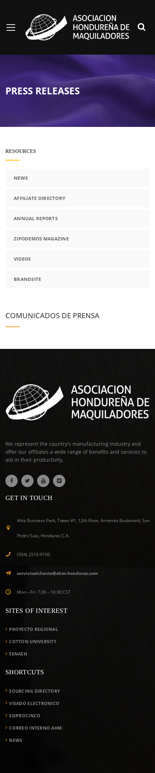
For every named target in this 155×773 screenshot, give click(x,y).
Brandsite (27, 279)
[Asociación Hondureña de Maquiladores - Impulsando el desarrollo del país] (77, 26)
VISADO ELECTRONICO (34, 703)
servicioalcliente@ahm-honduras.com (57, 573)
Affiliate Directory (39, 198)
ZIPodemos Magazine (41, 238)
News (21, 178)
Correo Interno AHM (35, 728)
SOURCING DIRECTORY (34, 691)
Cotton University (32, 642)
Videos (22, 259)
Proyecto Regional (33, 629)
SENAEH (18, 654)
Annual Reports (36, 218)
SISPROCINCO (24, 716)
